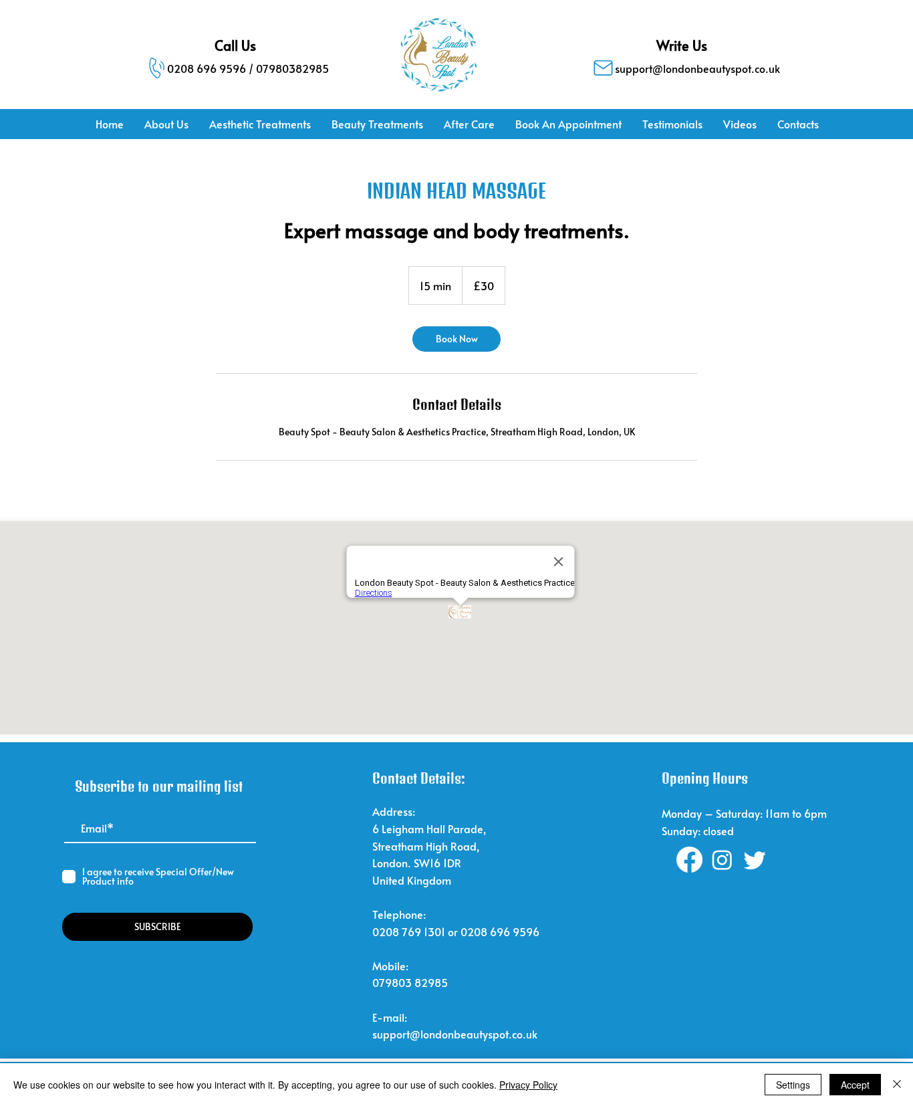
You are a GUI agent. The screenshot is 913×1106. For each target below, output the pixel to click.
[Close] (897, 1084)
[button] (260, 124)
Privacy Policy (528, 1084)
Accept (855, 1084)
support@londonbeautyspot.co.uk (454, 1033)
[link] (456, 339)
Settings (793, 1084)
